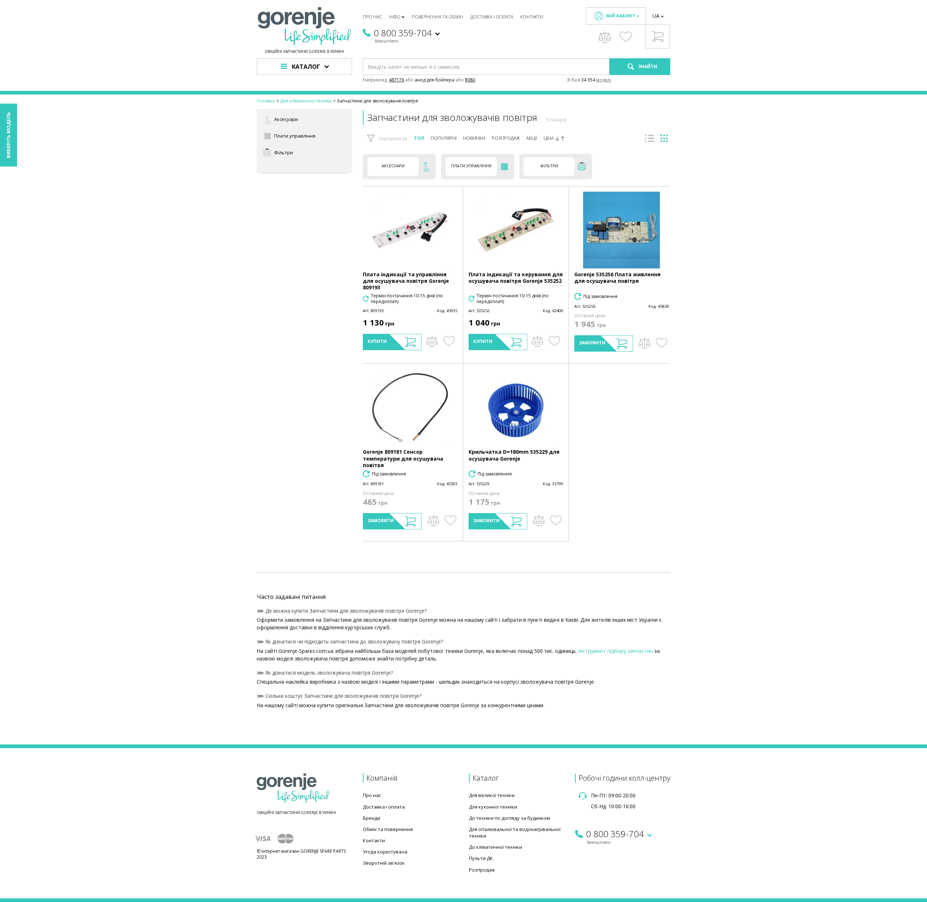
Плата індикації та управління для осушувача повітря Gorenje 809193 (406, 281)
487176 (396, 80)
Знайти (647, 66)
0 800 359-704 (403, 32)
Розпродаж (506, 138)
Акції (531, 138)
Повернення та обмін (437, 17)
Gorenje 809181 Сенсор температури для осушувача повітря (403, 458)
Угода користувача (385, 851)
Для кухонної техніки (493, 807)
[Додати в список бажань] (449, 341)
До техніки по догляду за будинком (509, 818)
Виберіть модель (8, 135)
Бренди (371, 818)
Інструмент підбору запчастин (615, 650)
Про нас (372, 17)
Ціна (549, 138)
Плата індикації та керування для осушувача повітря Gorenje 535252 (516, 277)
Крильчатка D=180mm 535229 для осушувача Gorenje (514, 455)
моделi (603, 80)
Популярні (444, 138)
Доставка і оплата (491, 17)
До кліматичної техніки (495, 847)
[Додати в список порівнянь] (432, 341)
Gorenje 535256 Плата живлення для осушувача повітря (617, 277)
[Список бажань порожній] (626, 37)
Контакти (531, 17)
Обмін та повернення (388, 829)
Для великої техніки (492, 795)
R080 (470, 80)
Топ (419, 138)
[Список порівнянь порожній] (605, 37)
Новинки (474, 138)
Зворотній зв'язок (384, 863)
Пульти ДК (481, 858)
